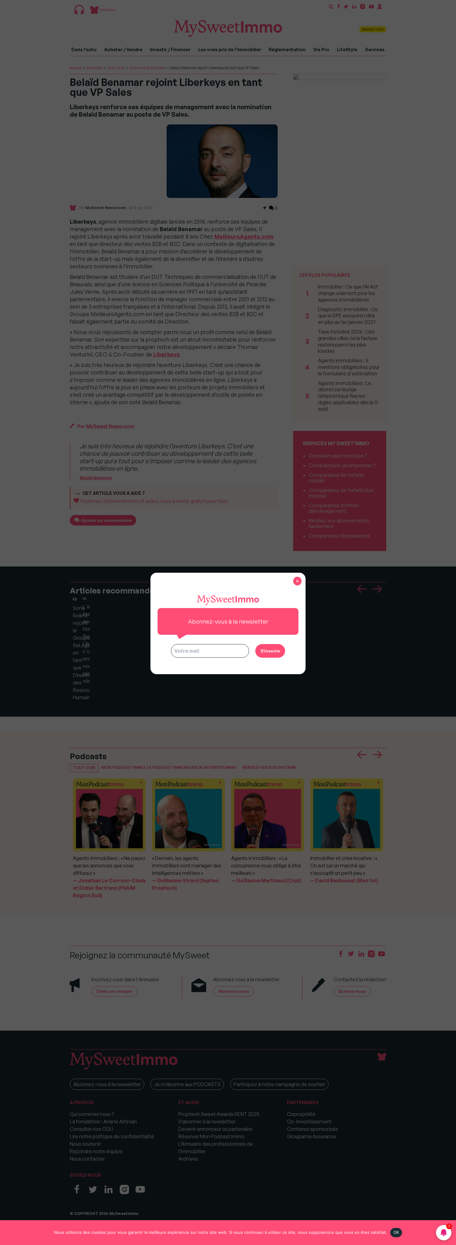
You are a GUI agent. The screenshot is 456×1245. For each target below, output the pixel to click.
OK (396, 1232)
